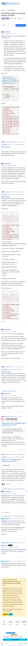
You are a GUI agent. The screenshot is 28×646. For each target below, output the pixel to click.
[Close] (25, 580)
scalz (4, 419)
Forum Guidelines (19, 636)
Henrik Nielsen (6, 31)
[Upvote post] (19, 137)
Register (5, 614)
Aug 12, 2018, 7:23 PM (11, 331)
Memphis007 (6, 518)
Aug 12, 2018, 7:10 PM (17, 194)
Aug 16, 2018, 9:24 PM (17, 457)
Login (10, 614)
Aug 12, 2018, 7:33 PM (17, 369)
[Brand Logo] (10, 3)
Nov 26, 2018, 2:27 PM (19, 518)
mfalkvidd (5, 545)
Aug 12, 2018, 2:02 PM (11, 33)
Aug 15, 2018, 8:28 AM (11, 420)
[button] (2, 643)
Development (6, 18)
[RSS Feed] (2, 20)
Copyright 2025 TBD (8, 636)
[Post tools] (25, 137)
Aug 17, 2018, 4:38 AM (11, 493)
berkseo (5, 144)
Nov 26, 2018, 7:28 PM (19, 561)
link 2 (2, 551)
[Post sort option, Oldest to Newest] (3, 25)
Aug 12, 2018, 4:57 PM (11, 165)
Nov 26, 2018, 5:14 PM (11, 547)
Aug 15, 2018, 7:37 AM (11, 395)
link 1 (24, 549)
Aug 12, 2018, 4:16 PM (17, 144)
